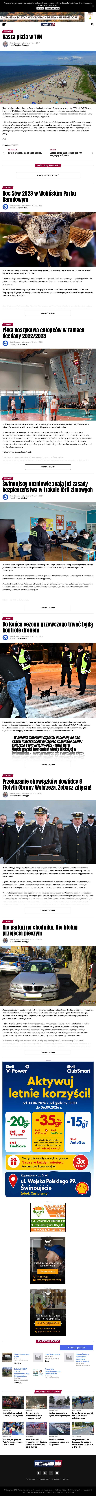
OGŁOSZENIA (31, 1479)
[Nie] (93, 6)
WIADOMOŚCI (56, 1479)
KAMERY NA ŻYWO (43, 1479)
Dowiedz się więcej (52, 8)
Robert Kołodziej (21, 208)
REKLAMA (66, 1479)
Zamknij (40, 8)
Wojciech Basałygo (21, 45)
